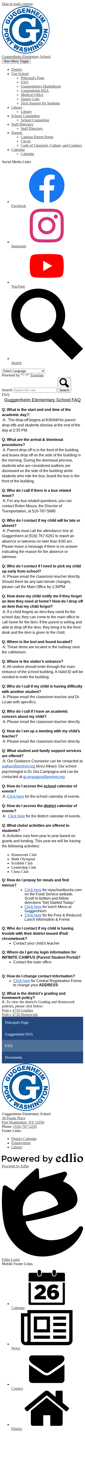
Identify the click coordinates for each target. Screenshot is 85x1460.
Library (26, 112)
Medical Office (32, 95)
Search (7, 390)
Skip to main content (17, 4)
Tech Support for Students (40, 103)
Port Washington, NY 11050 (23, 1120)
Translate (37, 375)
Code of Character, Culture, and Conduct (51, 145)
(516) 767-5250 (25, 1127)
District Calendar (24, 1139)
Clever (26, 141)
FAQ (24, 82)
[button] (20, 74)
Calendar (27, 154)
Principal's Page (32, 78)
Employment (20, 1143)
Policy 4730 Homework (20, 1015)
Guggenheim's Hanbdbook (41, 86)
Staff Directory (32, 128)
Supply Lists (30, 99)
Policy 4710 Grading (17, 1010)
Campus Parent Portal (37, 137)
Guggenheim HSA (35, 91)
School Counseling (35, 120)
